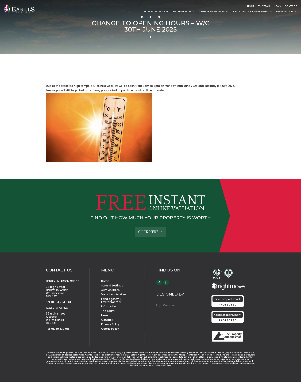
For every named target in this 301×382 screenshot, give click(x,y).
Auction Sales (181, 11)
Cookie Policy (110, 329)
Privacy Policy (110, 324)
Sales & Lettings (154, 11)
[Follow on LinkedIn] (166, 282)
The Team (264, 6)
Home (250, 6)
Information (109, 306)
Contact (290, 6)
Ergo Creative (165, 305)
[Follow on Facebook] (159, 282)
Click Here (148, 232)
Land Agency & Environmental (252, 11)
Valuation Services (212, 11)
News (277, 6)
